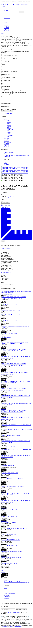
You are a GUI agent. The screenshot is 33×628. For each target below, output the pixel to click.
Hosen (8, 123)
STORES (6, 144)
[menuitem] (18, 9)
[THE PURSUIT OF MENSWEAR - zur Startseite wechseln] (16, 6)
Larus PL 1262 (13, 516)
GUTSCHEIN (7, 142)
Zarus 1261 (11, 465)
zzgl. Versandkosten (12, 197)
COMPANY (7, 145)
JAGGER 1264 (14, 563)
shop (2, 570)
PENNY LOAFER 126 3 (21, 528)
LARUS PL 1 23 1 (16, 435)
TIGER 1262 (12, 522)
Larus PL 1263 (13, 509)
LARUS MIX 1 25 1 (18, 478)
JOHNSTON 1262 (17, 551)
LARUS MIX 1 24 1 (18, 486)
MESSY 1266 (12, 534)
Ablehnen (3, 626)
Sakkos (9, 122)
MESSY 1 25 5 (14, 473)
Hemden (9, 126)
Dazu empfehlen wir (6, 291)
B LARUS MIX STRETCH (24, 425)
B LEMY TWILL (16, 310)
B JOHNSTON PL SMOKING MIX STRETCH (14, 342)
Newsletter (6, 595)
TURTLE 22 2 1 (15, 304)
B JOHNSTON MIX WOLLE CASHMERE (13, 297)
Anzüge (9, 120)
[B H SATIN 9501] (6, 314)
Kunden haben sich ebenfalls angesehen (11, 446)
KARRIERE (7, 146)
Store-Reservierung (5, 205)
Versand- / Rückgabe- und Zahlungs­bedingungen (16, 155)
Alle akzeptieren (10, 626)
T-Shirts (9, 128)
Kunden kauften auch (17, 291)
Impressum (6, 164)
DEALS (6, 139)
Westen (9, 125)
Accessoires (10, 135)
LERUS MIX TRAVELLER (24, 429)
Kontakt (6, 153)
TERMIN (6, 141)
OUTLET (6, 138)
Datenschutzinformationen (13, 612)
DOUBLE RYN (15, 333)
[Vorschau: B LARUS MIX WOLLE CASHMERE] (14, 167)
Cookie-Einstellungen (9, 152)
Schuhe (9, 132)
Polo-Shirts (10, 129)
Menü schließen (8, 113)
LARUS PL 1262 (15, 540)
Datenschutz (7, 156)
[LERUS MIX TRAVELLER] (9, 429)
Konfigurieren (18, 626)
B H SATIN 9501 (15, 314)
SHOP (5, 119)
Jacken (8, 133)
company (3, 572)
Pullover (9, 130)
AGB (5, 163)
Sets (8, 136)
